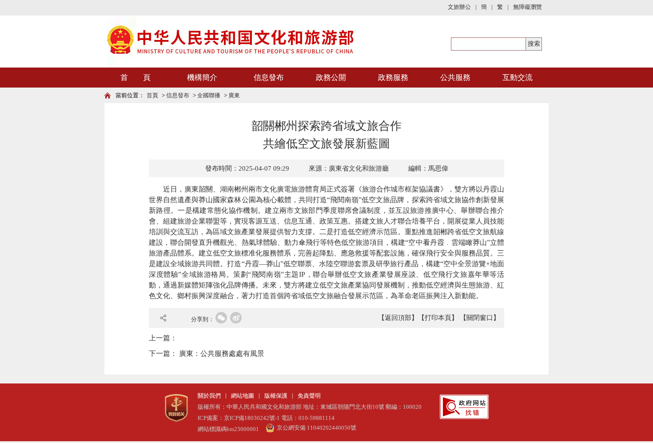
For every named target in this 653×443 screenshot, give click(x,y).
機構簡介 (202, 77)
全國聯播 (208, 95)
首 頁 (135, 77)
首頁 (152, 95)
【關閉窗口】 (480, 317)
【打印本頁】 (438, 317)
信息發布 (269, 77)
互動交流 (517, 77)
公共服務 (455, 77)
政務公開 (331, 77)
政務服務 (393, 77)
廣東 (234, 95)
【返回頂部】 (398, 317)
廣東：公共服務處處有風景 (221, 353)
